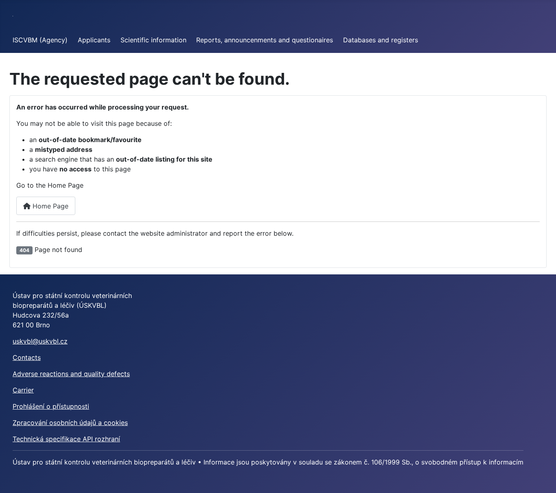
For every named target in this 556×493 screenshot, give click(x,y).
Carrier (23, 390)
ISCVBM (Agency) (40, 40)
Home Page (49, 206)
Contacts (27, 357)
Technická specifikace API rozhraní (66, 439)
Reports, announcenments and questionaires (264, 40)
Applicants (94, 40)
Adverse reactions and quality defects (71, 374)
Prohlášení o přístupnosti (51, 406)
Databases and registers (380, 40)
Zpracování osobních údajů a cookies (70, 423)
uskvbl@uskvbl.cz (40, 341)
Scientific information (153, 40)
